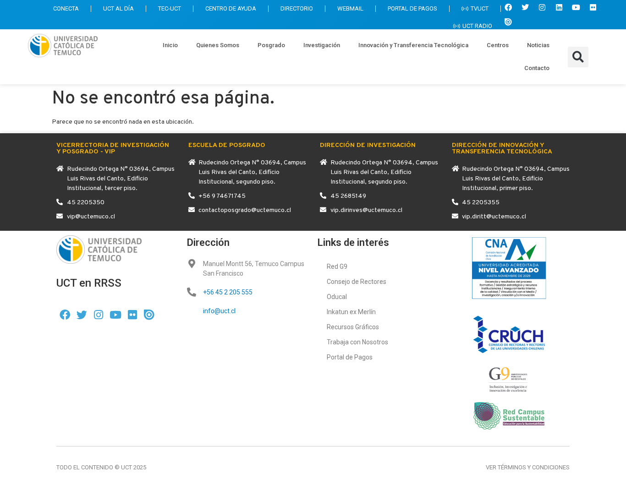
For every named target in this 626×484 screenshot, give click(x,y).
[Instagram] (542, 7)
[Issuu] (508, 22)
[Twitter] (525, 7)
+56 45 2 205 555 (228, 292)
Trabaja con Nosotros (357, 342)
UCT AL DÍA (118, 8)
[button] (578, 57)
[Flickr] (593, 7)
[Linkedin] (559, 7)
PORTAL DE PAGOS (412, 8)
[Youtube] (576, 7)
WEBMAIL (350, 8)
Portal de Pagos (350, 357)
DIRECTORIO (296, 8)
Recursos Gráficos (353, 327)
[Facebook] (508, 7)
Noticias (538, 45)
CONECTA (66, 8)
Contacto (536, 68)
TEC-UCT (169, 8)
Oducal (337, 296)
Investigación (321, 45)
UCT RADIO (477, 25)
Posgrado (271, 45)
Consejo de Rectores (356, 281)
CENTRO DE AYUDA (230, 8)
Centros (498, 45)
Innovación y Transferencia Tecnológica (413, 45)
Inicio (170, 45)
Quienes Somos (217, 45)
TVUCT (480, 8)
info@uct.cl (219, 311)
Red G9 (337, 266)
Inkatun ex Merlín (351, 311)
